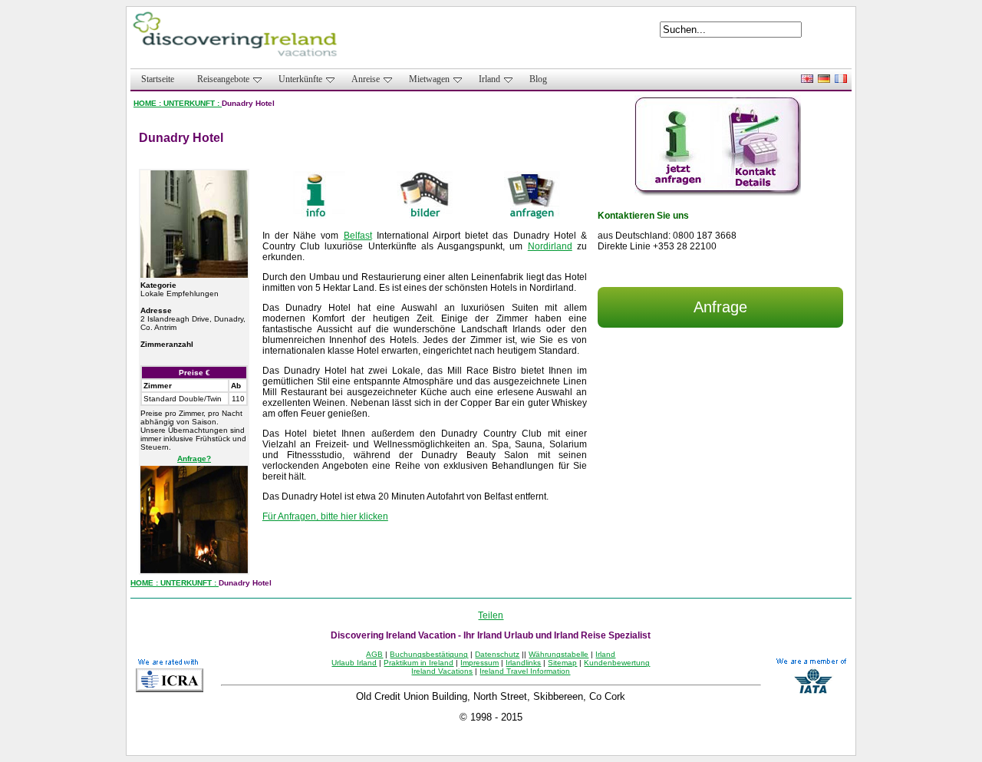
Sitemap (562, 662)
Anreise (365, 79)
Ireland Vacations (442, 671)
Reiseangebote (223, 79)
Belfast (358, 235)
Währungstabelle (558, 654)
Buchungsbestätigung (429, 654)
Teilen (490, 615)
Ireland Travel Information (524, 671)
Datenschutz (497, 654)
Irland (489, 79)
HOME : (148, 103)
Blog (538, 79)
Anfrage (720, 307)
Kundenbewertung (617, 662)
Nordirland (550, 246)
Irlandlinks (523, 662)
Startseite (157, 79)
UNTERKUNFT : (192, 103)
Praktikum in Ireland (418, 662)
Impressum (479, 662)
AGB (374, 654)
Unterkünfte (300, 79)
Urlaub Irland (354, 662)
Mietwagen (429, 79)
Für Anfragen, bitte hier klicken (325, 516)
